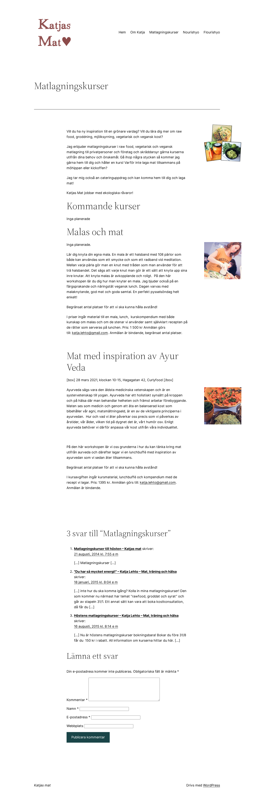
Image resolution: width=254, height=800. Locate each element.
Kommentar (77, 700)
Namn (73, 709)
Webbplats (75, 726)
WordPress (211, 785)
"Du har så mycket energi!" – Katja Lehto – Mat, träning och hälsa (125, 571)
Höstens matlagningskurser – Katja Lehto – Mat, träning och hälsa (126, 615)
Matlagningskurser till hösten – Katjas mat (107, 549)
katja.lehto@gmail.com (90, 333)
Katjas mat (42, 785)
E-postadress (78, 717)
